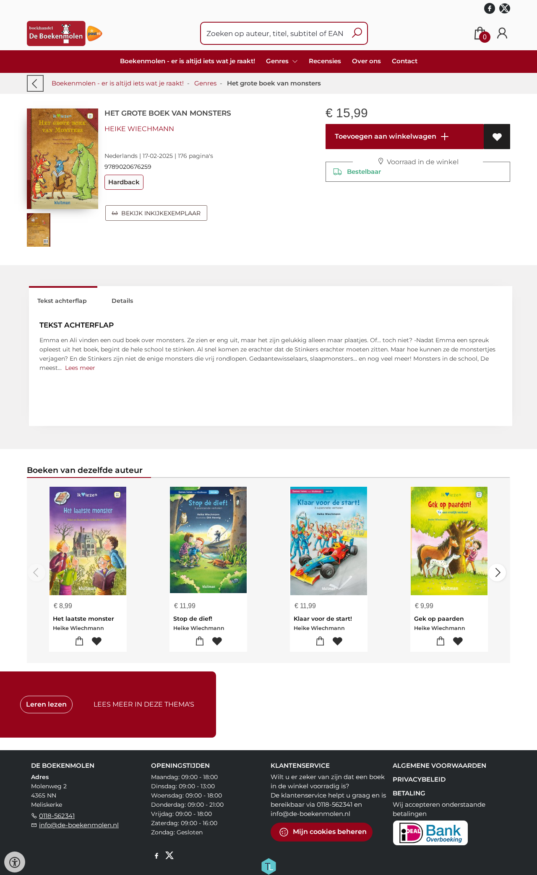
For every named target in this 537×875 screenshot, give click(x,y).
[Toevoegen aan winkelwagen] (79, 641)
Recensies (325, 61)
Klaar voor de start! (323, 618)
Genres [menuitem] (278, 61)
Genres (205, 83)
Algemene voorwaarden (439, 765)
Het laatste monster (83, 618)
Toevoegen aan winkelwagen (384, 136)
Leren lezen (46, 704)
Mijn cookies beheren (329, 832)
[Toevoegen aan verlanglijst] (497, 136)
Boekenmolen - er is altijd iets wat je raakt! (187, 61)
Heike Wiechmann (139, 129)
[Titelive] (268, 866)
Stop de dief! (192, 618)
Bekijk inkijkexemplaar (159, 213)
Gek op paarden (439, 618)
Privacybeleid (419, 779)
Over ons (366, 61)
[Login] (502, 33)
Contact (404, 61)
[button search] (356, 33)
